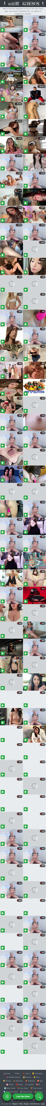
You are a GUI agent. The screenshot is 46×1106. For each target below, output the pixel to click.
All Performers (35, 1104)
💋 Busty (19, 1084)
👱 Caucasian (37, 1073)
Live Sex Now (23, 1096)
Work (21, 1104)
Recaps (26, 1104)
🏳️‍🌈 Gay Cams (23, 1088)
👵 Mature (27, 1077)
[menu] (7, 1096)
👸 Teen (36, 1077)
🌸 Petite (9, 1084)
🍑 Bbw (40, 1081)
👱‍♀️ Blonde (7, 1081)
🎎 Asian (6, 1073)
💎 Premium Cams (10, 1092)
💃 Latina (26, 1073)
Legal (43, 1104)
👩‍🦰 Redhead (30, 1081)
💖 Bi (38, 1084)
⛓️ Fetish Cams (26, 1092)
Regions (15, 1104)
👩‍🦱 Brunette (18, 1081)
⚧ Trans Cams (36, 1088)
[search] (38, 1096)
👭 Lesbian (29, 1084)
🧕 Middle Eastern (13, 1077)
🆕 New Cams (9, 1088)
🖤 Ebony (16, 1073)
